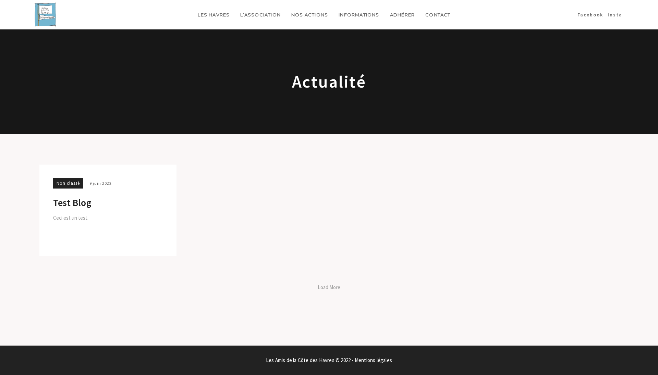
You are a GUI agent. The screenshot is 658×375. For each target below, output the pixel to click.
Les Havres (214, 14)
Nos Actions (309, 14)
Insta (615, 15)
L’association (260, 14)
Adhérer (402, 14)
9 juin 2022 (100, 183)
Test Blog (72, 203)
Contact (437, 14)
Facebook (590, 15)
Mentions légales (373, 360)
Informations (359, 14)
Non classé (68, 183)
